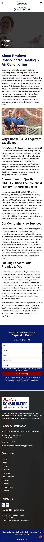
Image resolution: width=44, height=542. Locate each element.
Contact (5, 484)
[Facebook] (3, 505)
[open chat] (39, 537)
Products (6, 470)
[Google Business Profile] (7, 505)
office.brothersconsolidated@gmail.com (18, 446)
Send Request (21, 374)
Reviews (6, 480)
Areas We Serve (9, 477)
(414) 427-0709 (22, 9)
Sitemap (6, 491)
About (5, 463)
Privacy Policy (36, 369)
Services (6, 466)
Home (5, 459)
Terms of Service (20, 370)
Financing (6, 473)
